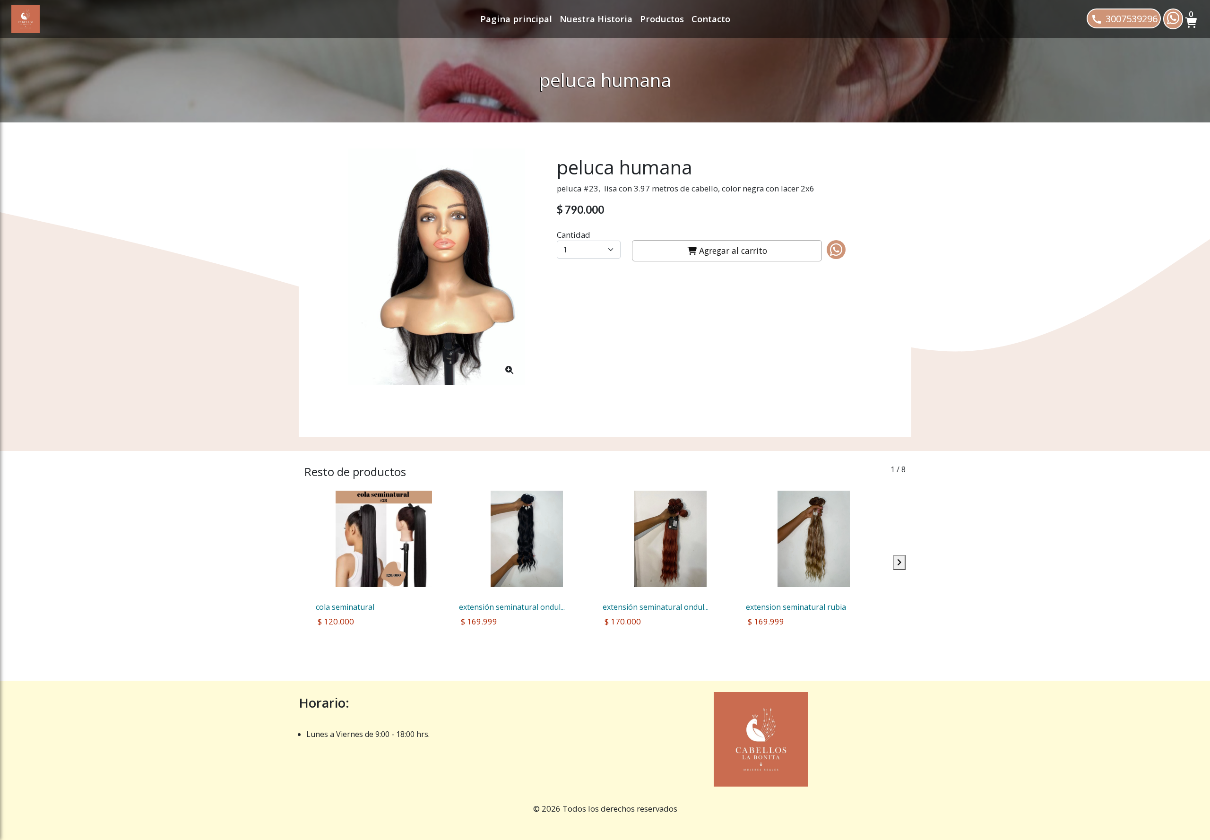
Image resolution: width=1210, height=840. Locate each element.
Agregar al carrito (732, 250)
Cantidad (573, 234)
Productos (662, 19)
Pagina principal (516, 19)
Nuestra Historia (596, 19)
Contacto (710, 19)
